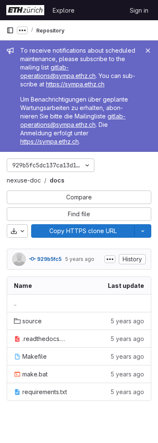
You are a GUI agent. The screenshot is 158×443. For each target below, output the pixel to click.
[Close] (148, 51)
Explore (64, 10)
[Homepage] (25, 10)
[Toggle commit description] (109, 259)
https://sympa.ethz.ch (75, 84)
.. (15, 303)
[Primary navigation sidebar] (10, 30)
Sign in (139, 10)
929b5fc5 (49, 259)
